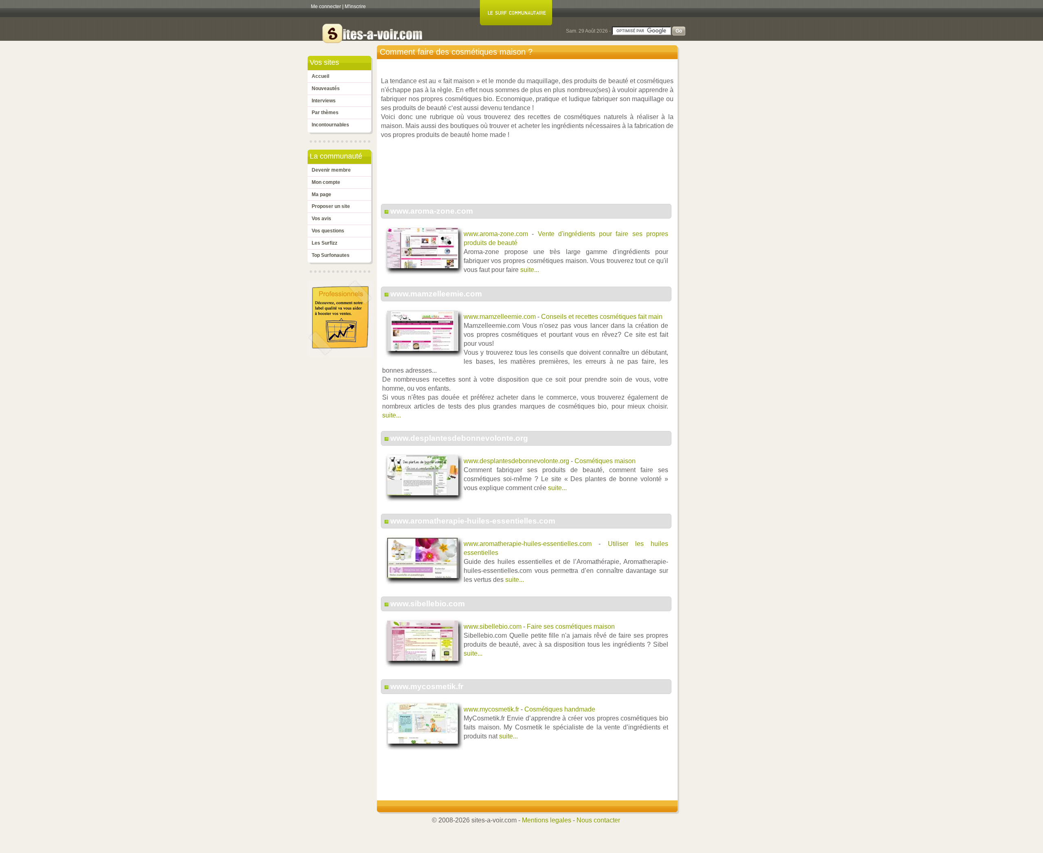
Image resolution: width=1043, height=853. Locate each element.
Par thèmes (325, 112)
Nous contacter (598, 820)
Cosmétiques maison (605, 460)
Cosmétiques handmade (559, 709)
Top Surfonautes (331, 255)
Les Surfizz (324, 243)
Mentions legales (546, 820)
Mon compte (326, 182)
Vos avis (321, 218)
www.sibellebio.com (427, 603)
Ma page (321, 194)
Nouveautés (326, 88)
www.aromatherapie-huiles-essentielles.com (472, 521)
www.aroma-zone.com (431, 211)
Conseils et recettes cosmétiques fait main (601, 316)
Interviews (324, 101)
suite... (529, 269)
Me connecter (326, 6)
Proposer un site (331, 206)
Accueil (320, 76)
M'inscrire (355, 6)
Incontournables (330, 125)
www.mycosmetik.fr (426, 686)
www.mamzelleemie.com (436, 293)
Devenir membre (331, 170)
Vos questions (328, 231)
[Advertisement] (529, 175)
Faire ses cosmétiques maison (571, 626)
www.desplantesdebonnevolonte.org (459, 438)
